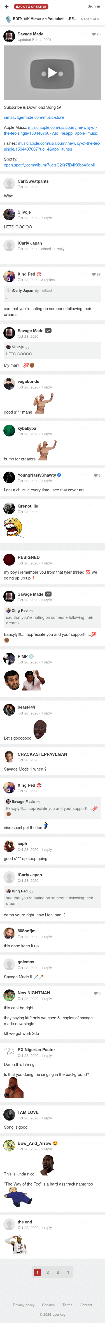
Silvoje (24, 212)
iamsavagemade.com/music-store (34, 117)
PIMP (23, 656)
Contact (86, 1304)
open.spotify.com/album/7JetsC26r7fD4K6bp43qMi (49, 165)
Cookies (48, 1304)
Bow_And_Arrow (35, 1143)
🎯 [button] (39, 274)
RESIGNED (29, 557)
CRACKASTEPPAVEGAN (42, 754)
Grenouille (28, 506)
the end (25, 1222)
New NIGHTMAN (34, 992)
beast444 (26, 707)
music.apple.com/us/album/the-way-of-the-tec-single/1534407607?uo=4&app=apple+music (51, 130)
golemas (26, 962)
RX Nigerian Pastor (36, 1049)
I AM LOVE (28, 1112)
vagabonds (28, 381)
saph (22, 843)
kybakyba (27, 428)
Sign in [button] (94, 6)
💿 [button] (31, 656)
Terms (67, 1304)
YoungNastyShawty (37, 475)
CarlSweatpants (33, 181)
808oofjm (27, 931)
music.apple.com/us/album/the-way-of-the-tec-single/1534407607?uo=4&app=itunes (52, 146)
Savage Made (30, 34)
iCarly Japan (30, 243)
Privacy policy (23, 1304)
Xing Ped (26, 274)
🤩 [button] (55, 1143)
